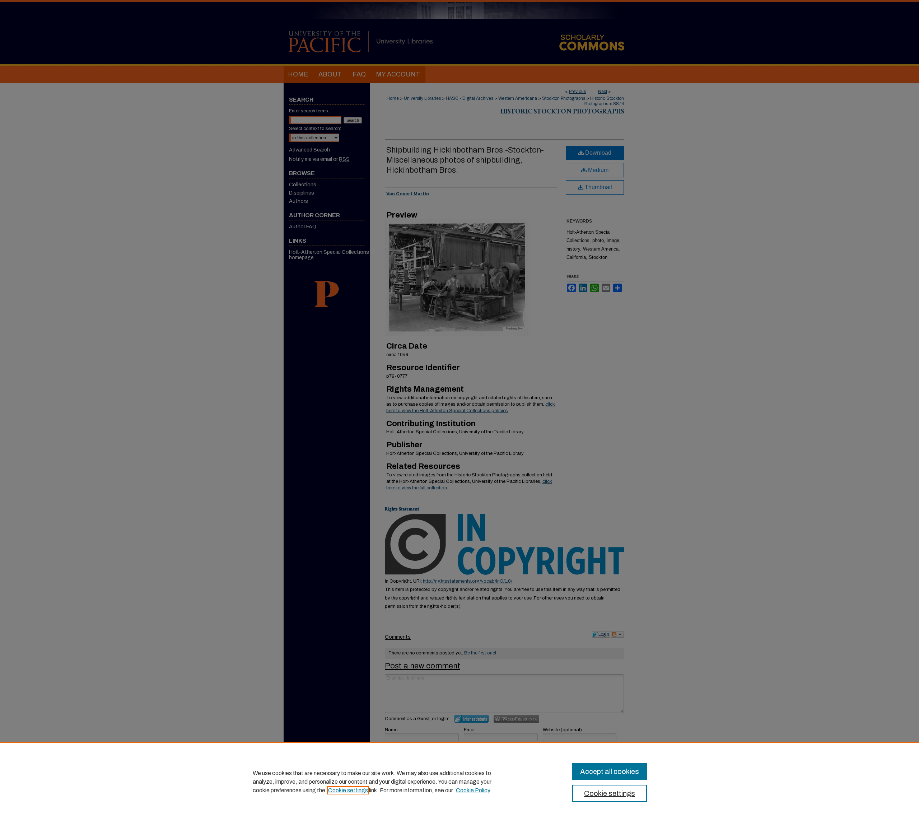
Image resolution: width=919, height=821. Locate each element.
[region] (459, 781)
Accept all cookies (609, 771)
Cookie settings (348, 790)
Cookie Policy (473, 790)
